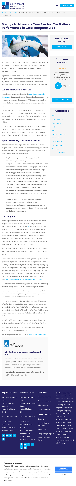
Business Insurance (45, 401)
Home (4, 12)
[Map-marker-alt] (3, 435)
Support (41, 419)
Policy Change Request (46, 434)
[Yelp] (10, 435)
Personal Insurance (45, 397)
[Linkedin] (3, 439)
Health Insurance (44, 409)
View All (62, 153)
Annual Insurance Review (44, 439)
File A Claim (42, 429)
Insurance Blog (13, 12)
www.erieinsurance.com (37, 335)
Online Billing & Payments (43, 424)
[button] (57, 5)
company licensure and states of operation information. (23, 279)
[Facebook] (7, 435)
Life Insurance (43, 405)
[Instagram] (14, 435)
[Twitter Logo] (32, 444)
